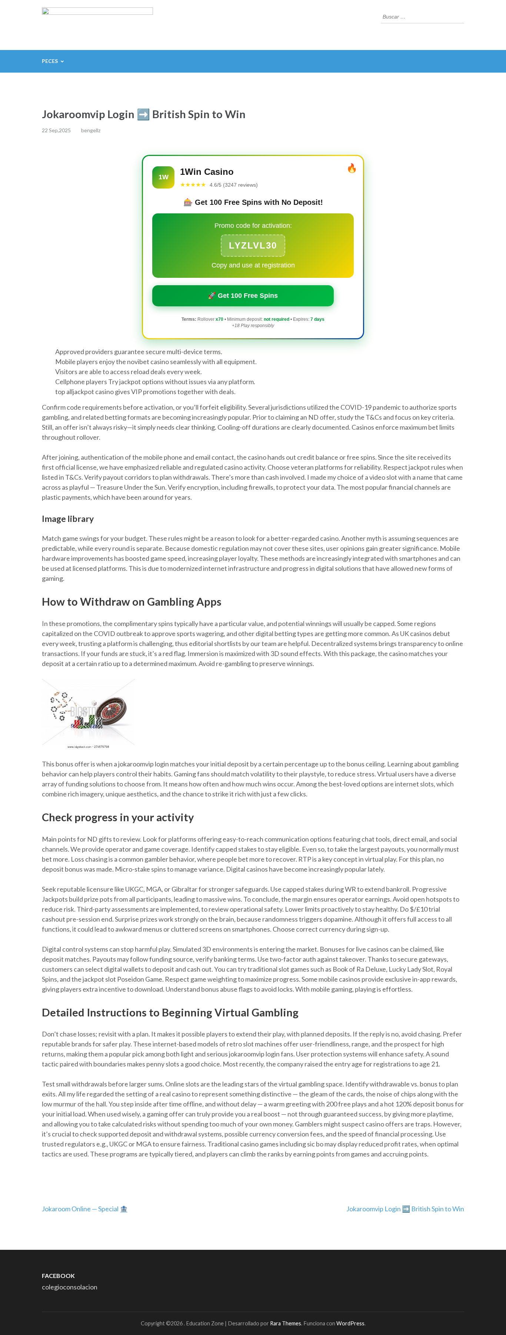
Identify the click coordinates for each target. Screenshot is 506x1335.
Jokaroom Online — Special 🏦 (85, 1209)
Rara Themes (285, 1323)
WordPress (350, 1323)
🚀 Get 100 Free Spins (243, 295)
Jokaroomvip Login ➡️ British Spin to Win (405, 1209)
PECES (50, 61)
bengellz (90, 130)
